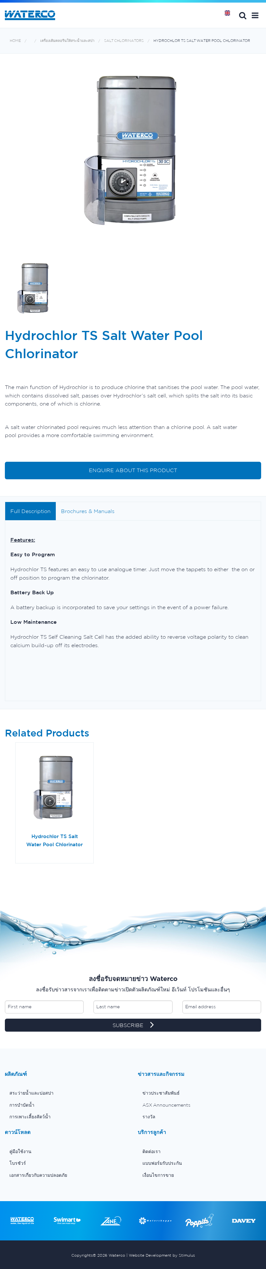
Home (230, 15)
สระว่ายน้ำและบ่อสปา (31, 1093)
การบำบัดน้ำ (21, 1105)
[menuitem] (66, 1093)
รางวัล (148, 1116)
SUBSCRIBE (129, 1025)
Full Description (30, 511)
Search (243, 15)
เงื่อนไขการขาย (158, 1175)
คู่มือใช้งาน (20, 1151)
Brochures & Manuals (88, 511)
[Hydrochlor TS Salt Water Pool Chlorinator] (54, 790)
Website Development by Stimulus (162, 1255)
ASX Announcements (166, 1105)
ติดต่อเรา (151, 1151)
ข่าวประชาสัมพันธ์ (161, 1093)
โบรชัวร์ (17, 1163)
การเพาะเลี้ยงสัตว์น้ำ (30, 1116)
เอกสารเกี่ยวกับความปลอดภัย (38, 1175)
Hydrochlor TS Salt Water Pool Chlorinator (201, 41)
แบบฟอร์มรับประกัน (162, 1163)
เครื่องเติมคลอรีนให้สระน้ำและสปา (67, 41)
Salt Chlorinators (124, 41)
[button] (255, 15)
